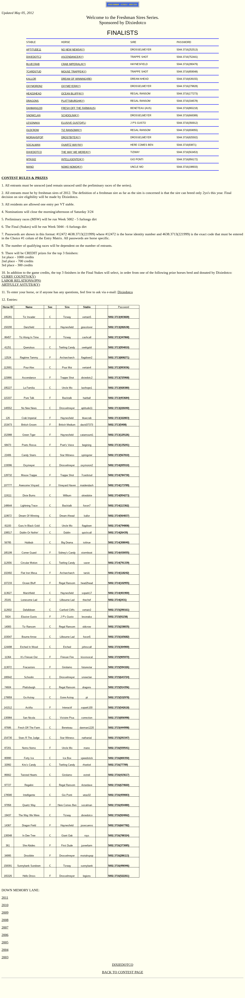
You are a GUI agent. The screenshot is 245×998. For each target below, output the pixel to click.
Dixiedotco (125, 292)
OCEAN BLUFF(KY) (72, 93)
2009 (5, 912)
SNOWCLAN (33, 115)
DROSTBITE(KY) (71, 137)
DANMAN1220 (34, 108)
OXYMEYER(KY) (71, 86)
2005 (5, 942)
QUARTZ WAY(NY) (72, 144)
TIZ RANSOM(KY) (71, 130)
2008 (5, 920)
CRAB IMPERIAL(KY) (73, 64)
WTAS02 (31, 159)
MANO (30, 166)
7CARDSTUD (33, 71)
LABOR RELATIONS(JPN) (21, 280)
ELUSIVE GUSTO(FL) (73, 122)
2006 (5, 935)
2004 (5, 950)
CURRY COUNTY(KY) (19, 276)
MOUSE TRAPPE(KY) (73, 71)
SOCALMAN (33, 144)
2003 (5, 957)
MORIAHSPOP (34, 137)
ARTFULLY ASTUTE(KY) (21, 285)
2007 (5, 927)
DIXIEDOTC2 (33, 56)
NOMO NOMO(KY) (71, 166)
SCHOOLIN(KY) (70, 115)
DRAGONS (32, 100)
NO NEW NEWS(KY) (73, 49)
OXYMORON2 (34, 86)
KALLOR (31, 78)
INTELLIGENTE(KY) (72, 159)
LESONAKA (33, 122)
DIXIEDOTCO (34, 152)
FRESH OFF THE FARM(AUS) (78, 108)
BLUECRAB (33, 64)
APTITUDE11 (33, 49)
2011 (5, 898)
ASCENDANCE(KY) (72, 56)
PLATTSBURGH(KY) (72, 100)
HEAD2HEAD (33, 93)
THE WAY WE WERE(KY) (76, 152)
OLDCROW (32, 130)
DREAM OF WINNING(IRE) (76, 78)
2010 (5, 905)
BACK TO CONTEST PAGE (122, 972)
